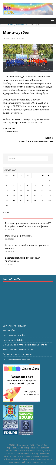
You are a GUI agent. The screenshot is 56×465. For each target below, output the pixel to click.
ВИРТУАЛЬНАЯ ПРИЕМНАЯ (15, 325)
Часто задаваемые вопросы (16, 359)
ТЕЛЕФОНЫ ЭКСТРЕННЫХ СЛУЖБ (18, 349)
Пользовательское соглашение (18, 354)
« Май (6, 212)
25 (14, 200)
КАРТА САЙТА (9, 330)
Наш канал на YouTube (14, 335)
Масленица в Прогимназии (18, 235)
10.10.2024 (10, 38)
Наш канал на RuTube (13, 340)
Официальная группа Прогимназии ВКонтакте (25, 344)
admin (21, 38)
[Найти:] (28, 158)
